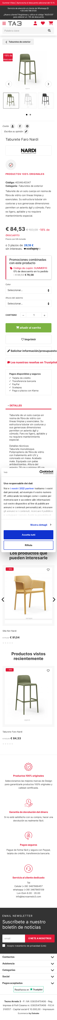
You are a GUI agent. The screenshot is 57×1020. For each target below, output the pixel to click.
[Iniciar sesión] (35, 23)
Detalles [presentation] (16, 405)
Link (43, 946)
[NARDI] (28, 150)
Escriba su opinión (13, 131)
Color (8, 284)
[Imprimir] (48, 569)
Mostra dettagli (38, 524)
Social (6, 976)
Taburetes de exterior (19, 42)
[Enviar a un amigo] (12, 126)
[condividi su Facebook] (20, 126)
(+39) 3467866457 (32, 886)
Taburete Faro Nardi (12, 731)
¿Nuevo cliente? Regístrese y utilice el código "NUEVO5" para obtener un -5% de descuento (29, 15)
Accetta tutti (28, 534)
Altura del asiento (14, 297)
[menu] (4, 23)
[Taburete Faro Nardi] (28, 70)
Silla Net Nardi (9, 631)
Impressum (48, 1009)
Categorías (8, 969)
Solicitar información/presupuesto (30, 350)
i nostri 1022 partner (22, 488)
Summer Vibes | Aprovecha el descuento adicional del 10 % (28, 3)
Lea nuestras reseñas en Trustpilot (30, 362)
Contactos (8, 956)
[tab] (28, 405)
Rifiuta (28, 545)
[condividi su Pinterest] (27, 126)
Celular (18, 886)
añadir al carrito (30, 327)
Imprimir (30, 339)
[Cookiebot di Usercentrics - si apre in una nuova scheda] (40, 472)
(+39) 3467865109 (34, 889)
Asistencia (8, 963)
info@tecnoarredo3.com (28, 896)
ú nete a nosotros (39, 938)
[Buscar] (49, 30)
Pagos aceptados (12, 983)
